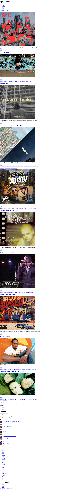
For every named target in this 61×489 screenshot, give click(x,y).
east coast (21, 369)
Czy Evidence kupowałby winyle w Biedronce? (9, 441)
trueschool (3, 477)
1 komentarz (36, 399)
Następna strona (5, 400)
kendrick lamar (4, 465)
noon (2, 470)
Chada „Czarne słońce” (5, 52)
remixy (29, 369)
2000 (16, 81)
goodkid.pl (1, 488)
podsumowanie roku (4, 473)
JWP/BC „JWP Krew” (5, 10)
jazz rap (25, 166)
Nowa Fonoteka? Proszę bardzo (7, 433)
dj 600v (21, 81)
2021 (2, 449)
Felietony (3, 407)
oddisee (3, 471)
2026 (13, 50)
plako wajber (24, 208)
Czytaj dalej (1, 48)
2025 (18, 292)
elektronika (3, 455)
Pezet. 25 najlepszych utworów (7, 428)
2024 (2, 450)
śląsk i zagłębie (30, 399)
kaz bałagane (3, 464)
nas (2, 469)
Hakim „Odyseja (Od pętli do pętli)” (8, 294)
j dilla (2, 462)
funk (2, 457)
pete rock (27, 369)
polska (20, 50)
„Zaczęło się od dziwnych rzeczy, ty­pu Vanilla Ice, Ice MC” (12, 371)
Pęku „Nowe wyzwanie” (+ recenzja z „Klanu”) (10, 210)
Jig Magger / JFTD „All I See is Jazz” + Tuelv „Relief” (11, 125)
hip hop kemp (3, 458)
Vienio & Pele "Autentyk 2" (6, 443)
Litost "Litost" (4, 431)
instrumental (21, 166)
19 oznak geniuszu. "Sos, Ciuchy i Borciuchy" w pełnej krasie (11, 421)
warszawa (23, 50)
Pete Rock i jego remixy (5, 336)
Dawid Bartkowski (4, 50)
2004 (16, 292)
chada (18, 81)
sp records (33, 399)
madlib (2, 466)
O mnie (3, 5)
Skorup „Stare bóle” (4, 83)
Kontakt (3, 8)
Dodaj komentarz (26, 50)
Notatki (15, 81)
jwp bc (18, 50)
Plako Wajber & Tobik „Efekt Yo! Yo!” (8, 168)
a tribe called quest (4, 451)
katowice (24, 399)
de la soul (3, 453)
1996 (17, 399)
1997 (19, 399)
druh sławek (3, 454)
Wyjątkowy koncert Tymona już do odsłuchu (9, 252)
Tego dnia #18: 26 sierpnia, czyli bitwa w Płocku (9, 436)
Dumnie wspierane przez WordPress (7, 488)
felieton (3, 456)
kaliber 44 (21, 399)
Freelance (3, 485)
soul (2, 476)
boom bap (16, 50)
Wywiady (15, 399)
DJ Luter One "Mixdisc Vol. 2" (7, 426)
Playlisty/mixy (3, 6)
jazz (2, 460)
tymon (24, 292)
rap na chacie (3, 475)
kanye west (3, 463)
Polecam (3, 7)
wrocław (32, 166)
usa (30, 369)
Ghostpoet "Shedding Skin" (6, 438)
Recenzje (12, 50)
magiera (3, 467)
